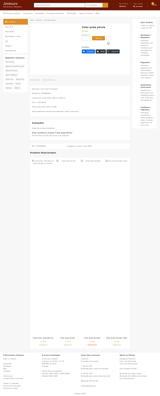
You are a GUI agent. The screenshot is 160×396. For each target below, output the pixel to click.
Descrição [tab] (35, 80)
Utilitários (17, 88)
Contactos (85, 359)
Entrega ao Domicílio (128, 359)
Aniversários (10, 62)
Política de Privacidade (12, 386)
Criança (18, 83)
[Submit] (105, 5)
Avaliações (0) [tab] (48, 80)
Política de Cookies (10, 388)
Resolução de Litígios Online (130, 373)
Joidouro (10, 4)
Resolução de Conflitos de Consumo (133, 376)
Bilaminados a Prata (12, 36)
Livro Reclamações (127, 378)
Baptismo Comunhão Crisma (15, 66)
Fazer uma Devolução (128, 361)
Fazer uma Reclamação (129, 364)
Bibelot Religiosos (11, 75)
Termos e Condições (11, 383)
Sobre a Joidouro (9, 359)
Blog (5, 369)
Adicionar (98, 38)
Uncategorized (10, 50)
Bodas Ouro (10, 79)
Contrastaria (7, 376)
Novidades (7, 366)
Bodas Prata (20, 79)
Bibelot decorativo (12, 70)
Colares (79, 146)
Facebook (7, 371)
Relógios (8, 46)
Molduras (9, 88)
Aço (6, 41)
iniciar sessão (43, 135)
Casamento (9, 83)
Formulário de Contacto (90, 361)
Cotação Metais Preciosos (13, 378)
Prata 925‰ (9, 31)
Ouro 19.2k (9, 27)
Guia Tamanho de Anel (128, 369)
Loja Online (7, 364)
